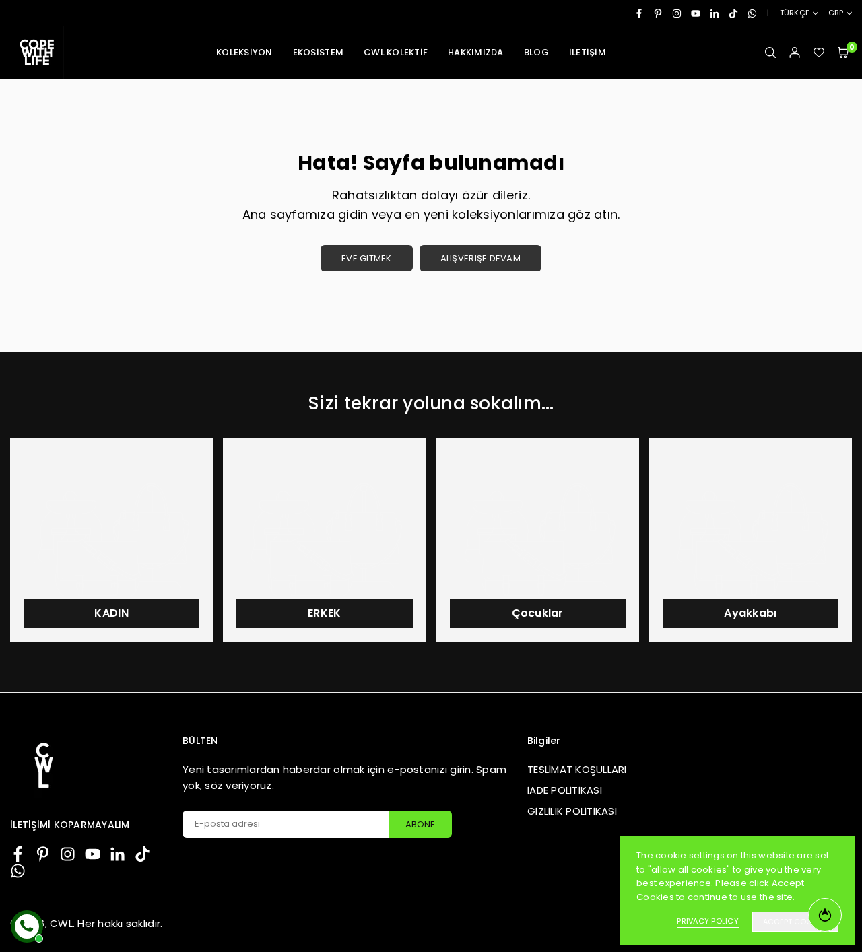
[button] (843, 53)
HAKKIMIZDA (476, 52)
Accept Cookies (795, 921)
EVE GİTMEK (366, 258)
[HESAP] (795, 53)
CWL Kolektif (396, 52)
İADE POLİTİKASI (564, 790)
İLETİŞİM (587, 52)
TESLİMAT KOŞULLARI (577, 769)
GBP (835, 13)
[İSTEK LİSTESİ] (819, 53)
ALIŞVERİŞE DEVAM (480, 258)
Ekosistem (318, 52)
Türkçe (795, 13)
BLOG (536, 52)
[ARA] (770, 53)
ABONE (420, 824)
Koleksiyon (244, 52)
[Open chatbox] (27, 926)
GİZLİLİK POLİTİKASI (572, 811)
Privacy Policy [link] (708, 921)
